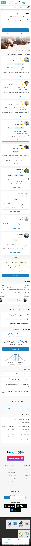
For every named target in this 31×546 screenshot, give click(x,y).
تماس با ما (28, 478)
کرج (23, 50)
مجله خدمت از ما (27, 469)
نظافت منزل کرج (25, 429)
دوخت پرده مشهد (10, 436)
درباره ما (28, 472)
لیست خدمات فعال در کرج (14, 408)
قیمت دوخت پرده (16, 341)
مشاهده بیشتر (15, 257)
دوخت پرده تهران (10, 429)
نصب (3, 2)
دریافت (7, 498)
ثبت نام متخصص (12, 478)
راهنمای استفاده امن (12, 481)
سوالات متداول (27, 481)
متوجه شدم (6, 542)
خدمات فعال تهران (12, 469)
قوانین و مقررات (27, 485)
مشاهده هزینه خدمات (11, 472)
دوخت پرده (18, 50)
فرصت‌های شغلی (27, 475)
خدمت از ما (27, 50)
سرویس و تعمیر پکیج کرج (24, 439)
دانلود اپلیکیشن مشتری (11, 475)
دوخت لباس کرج (25, 422)
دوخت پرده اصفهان (10, 431)
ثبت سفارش (15, 30)
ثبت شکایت (13, 485)
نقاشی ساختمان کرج (25, 434)
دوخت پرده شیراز (11, 434)
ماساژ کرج (27, 431)
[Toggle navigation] (2, 7)
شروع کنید (15, 275)
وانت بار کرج (26, 436)
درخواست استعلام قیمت (15, 76)
